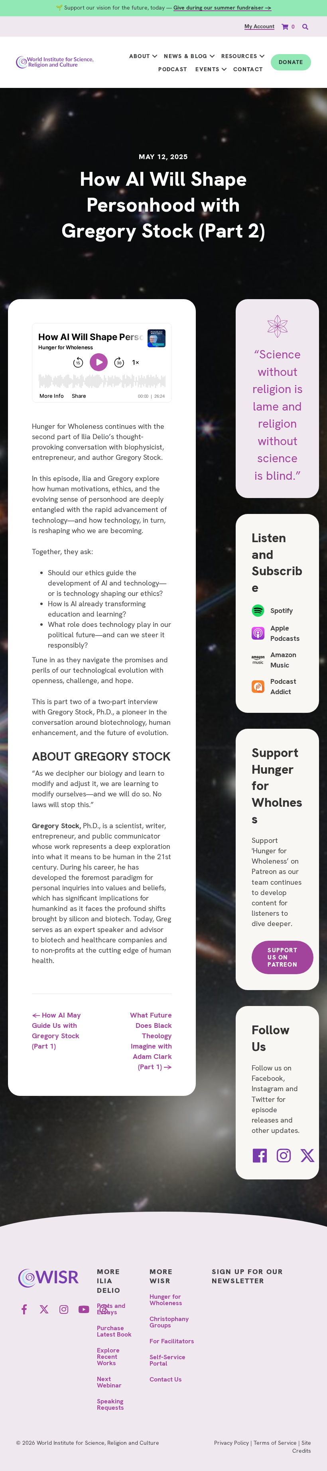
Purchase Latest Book (114, 1331)
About (139, 56)
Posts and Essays (111, 1309)
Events (207, 69)
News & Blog (185, 56)
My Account (259, 26)
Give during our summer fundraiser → (222, 7)
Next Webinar (109, 1382)
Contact (248, 69)
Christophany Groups (169, 1322)
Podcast (172, 69)
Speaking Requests (110, 1404)
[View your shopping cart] (285, 26)
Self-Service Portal (167, 1360)
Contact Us (166, 1379)
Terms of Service (275, 1442)
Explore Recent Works (108, 1356)
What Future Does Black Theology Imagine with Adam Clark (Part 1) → (151, 1040)
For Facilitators (172, 1341)
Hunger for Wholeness (166, 1299)
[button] (155, 56)
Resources (239, 56)
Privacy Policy (231, 1442)
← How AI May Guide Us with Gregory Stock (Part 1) (56, 1030)
